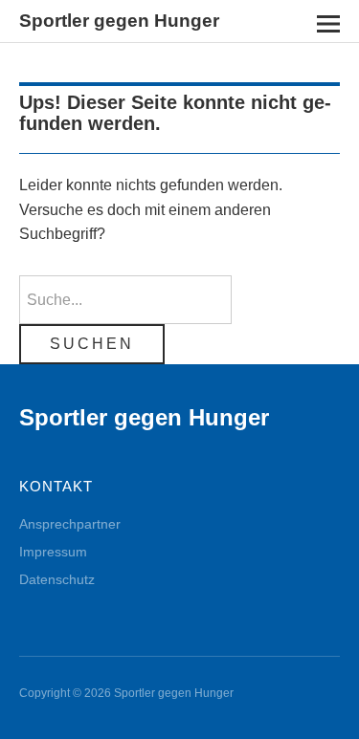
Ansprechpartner (70, 524)
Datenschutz (57, 579)
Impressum (53, 551)
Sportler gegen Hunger (119, 21)
